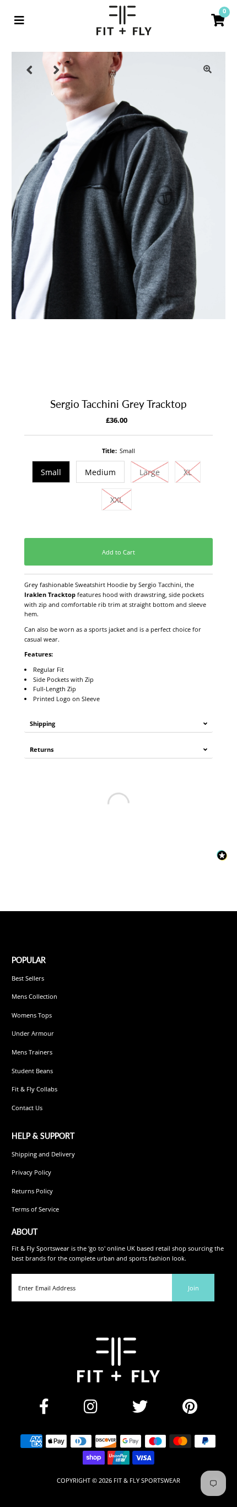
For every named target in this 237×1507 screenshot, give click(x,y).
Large (149, 472)
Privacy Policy (31, 1172)
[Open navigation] (19, 20)
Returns (41, 749)
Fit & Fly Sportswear (147, 1480)
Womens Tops (32, 1015)
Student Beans (32, 1071)
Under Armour (33, 1033)
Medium (100, 472)
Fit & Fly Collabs (34, 1089)
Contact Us (27, 1108)
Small (51, 472)
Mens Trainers (32, 1052)
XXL (116, 499)
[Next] (56, 69)
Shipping (42, 723)
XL (188, 472)
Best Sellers (28, 978)
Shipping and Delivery (43, 1154)
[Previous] (29, 69)
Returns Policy (32, 1191)
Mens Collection (34, 996)
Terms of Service (35, 1209)
